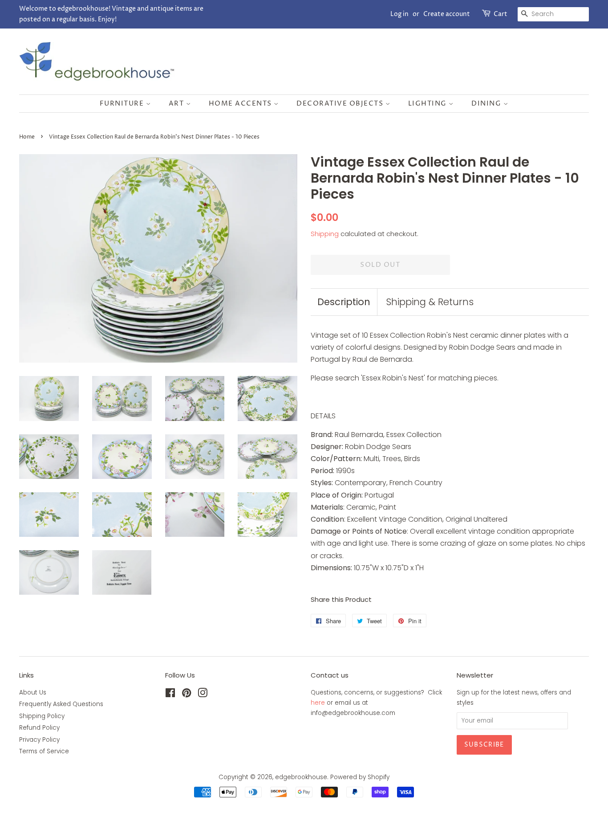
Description (343, 301)
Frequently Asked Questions (61, 704)
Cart (500, 14)
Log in (399, 14)
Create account (446, 14)
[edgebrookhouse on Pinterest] (186, 694)
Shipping (325, 233)
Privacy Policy (39, 739)
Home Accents (241, 103)
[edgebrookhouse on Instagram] (202, 694)
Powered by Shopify (359, 777)
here (318, 703)
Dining (487, 103)
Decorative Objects (340, 103)
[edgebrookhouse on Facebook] (170, 694)
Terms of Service (44, 751)
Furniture (123, 103)
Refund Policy (39, 727)
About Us (32, 692)
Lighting (428, 103)
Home (27, 137)
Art (177, 103)
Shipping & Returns (430, 301)
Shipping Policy (42, 716)
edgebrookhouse (301, 777)
